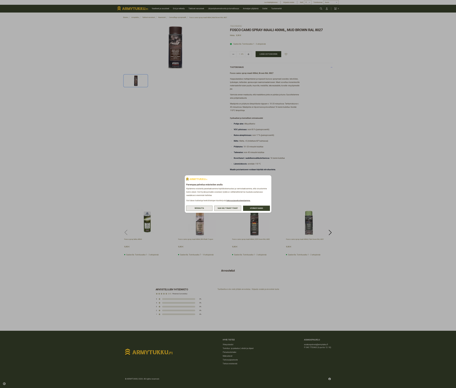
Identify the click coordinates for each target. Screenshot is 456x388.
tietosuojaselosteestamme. (238, 200)
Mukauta (199, 208)
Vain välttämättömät (228, 208)
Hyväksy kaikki (256, 208)
